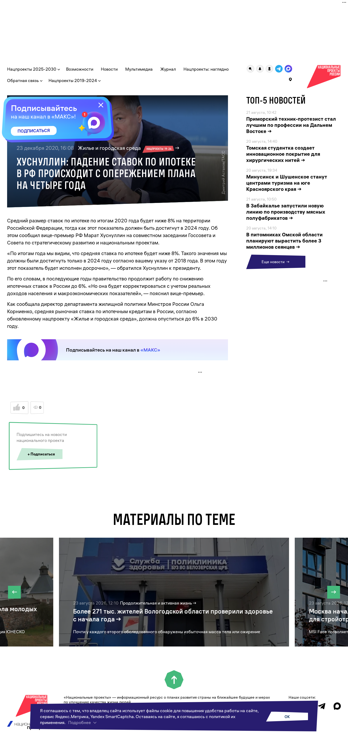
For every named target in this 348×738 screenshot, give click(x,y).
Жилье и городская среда (124, 148)
